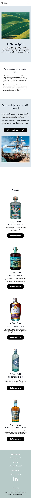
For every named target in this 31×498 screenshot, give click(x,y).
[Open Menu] (28, 3)
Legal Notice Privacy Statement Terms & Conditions (15, 492)
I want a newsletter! (16, 490)
